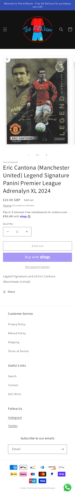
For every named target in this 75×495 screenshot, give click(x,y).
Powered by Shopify (46, 488)
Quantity (8, 223)
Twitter (13, 426)
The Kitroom (32, 488)
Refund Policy (17, 333)
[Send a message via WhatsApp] (67, 487)
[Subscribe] (62, 449)
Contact (13, 385)
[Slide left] (28, 154)
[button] (5, 29)
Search (12, 376)
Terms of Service (18, 351)
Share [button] (11, 291)
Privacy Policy (16, 324)
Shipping (7, 205)
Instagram (15, 417)
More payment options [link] (37, 266)
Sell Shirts (14, 394)
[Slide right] (46, 154)
